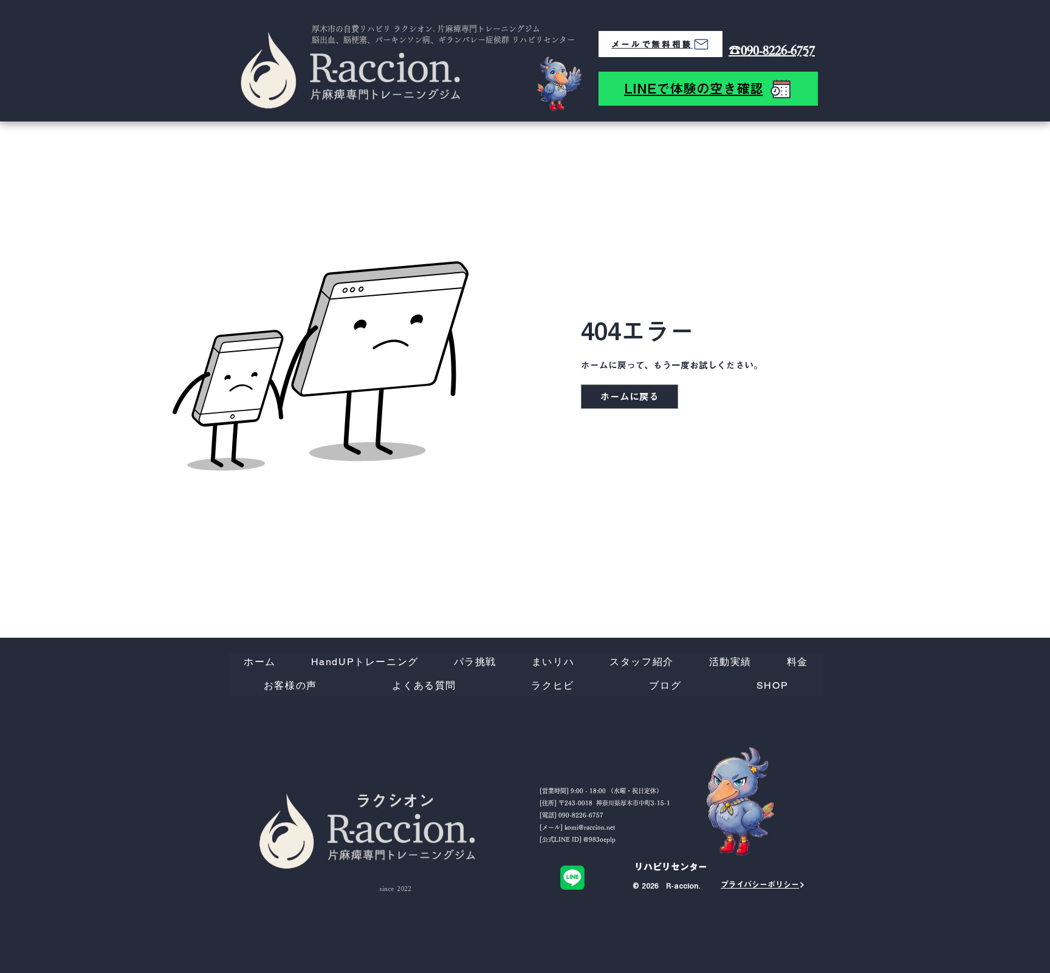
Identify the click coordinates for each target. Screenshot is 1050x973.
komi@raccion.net (589, 827)
